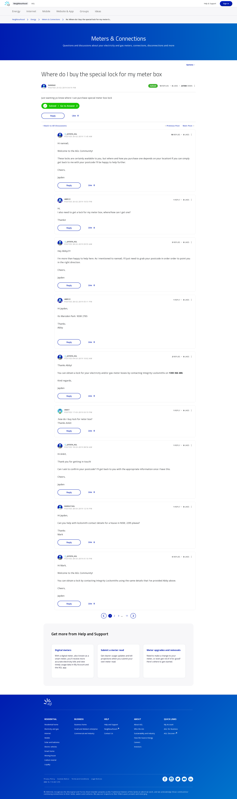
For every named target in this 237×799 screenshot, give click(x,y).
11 (127, 615)
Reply (53, 115)
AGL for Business (171, 729)
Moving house (50, 755)
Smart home (49, 751)
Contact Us (108, 733)
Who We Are (139, 729)
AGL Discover (169, 733)
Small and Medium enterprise (86, 729)
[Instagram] (171, 779)
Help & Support (210, 3)
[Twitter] (177, 779)
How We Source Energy (143, 738)
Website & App (65, 11)
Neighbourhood (20, 3)
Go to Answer (67, 105)
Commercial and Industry (84, 733)
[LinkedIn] (190, 779)
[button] (194, 86)
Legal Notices (96, 779)
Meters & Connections (51, 19)
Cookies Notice (63, 779)
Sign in (226, 3)
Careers (137, 742)
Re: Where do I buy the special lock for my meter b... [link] (88, 19)
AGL (33, 3)
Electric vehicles (50, 747)
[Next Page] (133, 616)
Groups (84, 11)
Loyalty (47, 764)
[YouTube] (184, 779)
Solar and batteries (51, 742)
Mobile (46, 11)
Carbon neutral (50, 760)
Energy (16, 11)
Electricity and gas (51, 729)
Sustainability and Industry (144, 733)
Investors (137, 747)
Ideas (98, 11)
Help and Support (111, 724)
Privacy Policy (49, 779)
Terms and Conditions (80, 779)
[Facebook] (164, 779)
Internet (31, 11)
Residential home (51, 724)
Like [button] (74, 115)
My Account (168, 724)
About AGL (138, 724)
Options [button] (189, 65)
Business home (80, 724)
